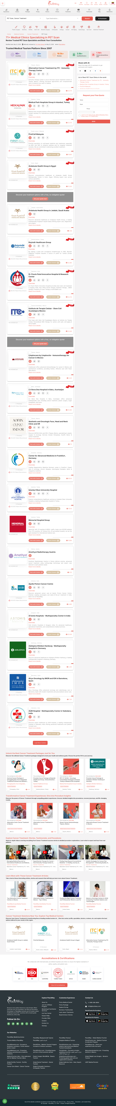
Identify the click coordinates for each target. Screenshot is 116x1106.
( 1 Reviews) (19, 435)
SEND (93, 121)
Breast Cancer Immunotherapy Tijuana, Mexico (69, 823)
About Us (44, 1002)
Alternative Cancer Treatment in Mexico (43, 823)
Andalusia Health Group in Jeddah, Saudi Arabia (17, 940)
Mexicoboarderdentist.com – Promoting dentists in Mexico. (97, 1051)
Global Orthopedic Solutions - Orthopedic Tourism (42, 1067)
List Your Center (46, 1013)
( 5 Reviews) (19, 82)
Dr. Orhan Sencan (40, 44)
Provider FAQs (46, 1018)
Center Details (52, 91)
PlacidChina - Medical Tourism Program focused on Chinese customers (45, 1045)
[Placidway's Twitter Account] (13, 1023)
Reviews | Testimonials (66, 1010)
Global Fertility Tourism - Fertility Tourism (17, 1063)
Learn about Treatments (66, 1012)
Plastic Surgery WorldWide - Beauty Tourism (44, 1057)
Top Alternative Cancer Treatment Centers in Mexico (17, 899)
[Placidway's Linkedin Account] (31, 1023)
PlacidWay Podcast (65, 1038)
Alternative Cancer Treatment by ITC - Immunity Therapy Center (97, 940)
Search (87, 18)
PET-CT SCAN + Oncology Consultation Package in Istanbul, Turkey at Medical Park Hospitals (70, 779)
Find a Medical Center (65, 1002)
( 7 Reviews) (19, 403)
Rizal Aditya (62, 44)
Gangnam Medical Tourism (67, 1040)
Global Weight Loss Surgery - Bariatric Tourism (96, 1057)
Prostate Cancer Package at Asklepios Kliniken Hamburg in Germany (95, 779)
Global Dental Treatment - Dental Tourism (43, 1063)
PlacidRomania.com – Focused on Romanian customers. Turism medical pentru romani (18, 1046)
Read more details (35, 85)
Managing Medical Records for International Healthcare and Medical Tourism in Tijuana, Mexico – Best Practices (18, 861)
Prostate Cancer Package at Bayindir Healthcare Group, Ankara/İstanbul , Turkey (44, 779)
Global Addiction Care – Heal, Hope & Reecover (70, 1063)
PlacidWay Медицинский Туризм (43, 1038)
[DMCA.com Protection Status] (55, 1086)
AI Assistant (102, 18)
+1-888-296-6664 (93, 1002)
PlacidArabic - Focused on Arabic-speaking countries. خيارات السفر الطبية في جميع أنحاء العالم (70, 1052)
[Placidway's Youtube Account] (17, 1023)
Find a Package (63, 1005)
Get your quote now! (40, 199)
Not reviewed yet (13, 180)
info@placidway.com (94, 1006)
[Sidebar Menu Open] (2, 3)
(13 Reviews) (43, 947)
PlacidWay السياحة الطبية (40, 1040)
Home (9, 34)
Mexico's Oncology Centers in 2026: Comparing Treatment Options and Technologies (97, 899)
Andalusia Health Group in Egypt (89, 88)
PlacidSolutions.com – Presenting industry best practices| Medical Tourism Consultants (69, 1046)
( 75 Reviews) (19, 288)
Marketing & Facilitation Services (49, 1009)
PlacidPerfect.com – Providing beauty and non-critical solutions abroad (44, 1051)
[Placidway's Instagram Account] (26, 1023)
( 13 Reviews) (19, 148)
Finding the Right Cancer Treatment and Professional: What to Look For (70, 899)
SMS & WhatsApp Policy (102, 114)
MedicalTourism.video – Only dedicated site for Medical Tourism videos (19, 1057)
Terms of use (91, 114)
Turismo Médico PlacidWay (15, 1040)
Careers (44, 1020)
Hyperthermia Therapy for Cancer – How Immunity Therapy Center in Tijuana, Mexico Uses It (43, 861)
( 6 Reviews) (19, 256)
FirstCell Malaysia (85, 86)
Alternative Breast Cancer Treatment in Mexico (97, 823)
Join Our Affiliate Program (47, 1005)
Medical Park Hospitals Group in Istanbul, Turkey (94, 84)
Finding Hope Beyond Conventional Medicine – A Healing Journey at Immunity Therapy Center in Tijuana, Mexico (71, 861)
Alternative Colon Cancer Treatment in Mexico (18, 823)
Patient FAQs (46, 1015)
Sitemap (44, 1025)
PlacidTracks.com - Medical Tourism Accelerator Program (96, 1041)
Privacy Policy (84, 116)
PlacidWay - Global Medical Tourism (96, 1038)
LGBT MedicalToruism (91, 1062)
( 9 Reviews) (19, 504)
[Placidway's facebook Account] (8, 1023)
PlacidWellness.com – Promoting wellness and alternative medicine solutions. (17, 1052)
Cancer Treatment (32, 34)
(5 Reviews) (96, 947)
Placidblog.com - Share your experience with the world (93, 1045)
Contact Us (45, 1023)
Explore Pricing (63, 1007)
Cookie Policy (94, 116)
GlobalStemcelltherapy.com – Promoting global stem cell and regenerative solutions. (68, 1058)
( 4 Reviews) (19, 116)
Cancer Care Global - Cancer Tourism (18, 1066)
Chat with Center (35, 91)
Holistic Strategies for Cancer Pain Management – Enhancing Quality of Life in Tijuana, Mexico (97, 861)
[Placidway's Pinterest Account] (22, 1023)
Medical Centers (19, 34)
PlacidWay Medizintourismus (15, 1037)
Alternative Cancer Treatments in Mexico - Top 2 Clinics (43, 899)
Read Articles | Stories (66, 1015)
